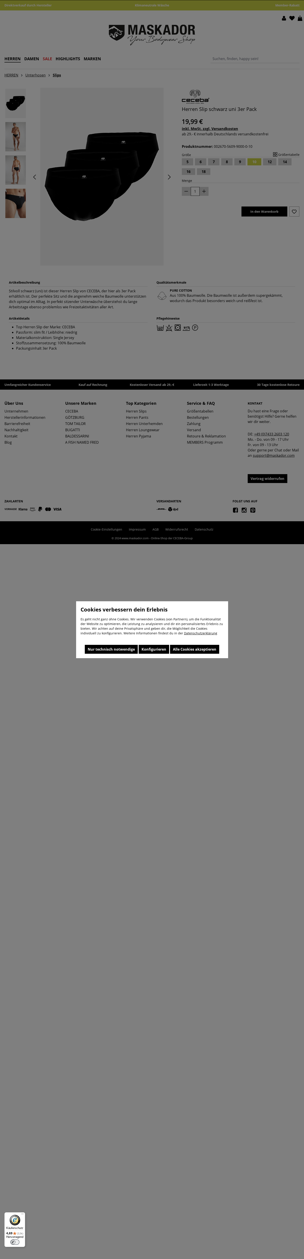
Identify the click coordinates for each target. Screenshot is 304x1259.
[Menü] (22, 1215)
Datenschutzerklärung (200, 633)
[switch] (14, 1242)
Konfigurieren (154, 649)
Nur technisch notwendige (111, 649)
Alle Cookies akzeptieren (194, 649)
